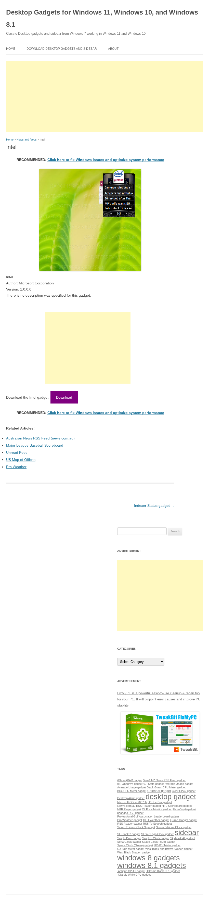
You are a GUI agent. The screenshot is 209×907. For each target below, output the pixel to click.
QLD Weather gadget (156, 820)
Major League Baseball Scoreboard (34, 445)
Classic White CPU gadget (134, 874)
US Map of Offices (20, 460)
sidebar (187, 832)
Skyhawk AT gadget (182, 838)
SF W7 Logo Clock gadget (157, 834)
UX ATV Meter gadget (167, 845)
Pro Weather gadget (129, 820)
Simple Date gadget (129, 838)
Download (64, 397)
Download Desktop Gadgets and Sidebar (62, 49)
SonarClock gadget (129, 841)
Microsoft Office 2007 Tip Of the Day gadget (144, 802)
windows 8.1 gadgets (151, 865)
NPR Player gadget (129, 809)
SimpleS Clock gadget (155, 838)
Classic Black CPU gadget (163, 871)
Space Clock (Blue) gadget (158, 841)
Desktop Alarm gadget (131, 798)
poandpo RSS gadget (130, 812)
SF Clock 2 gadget (128, 834)
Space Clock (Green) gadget (135, 845)
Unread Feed (17, 452)
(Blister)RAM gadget (129, 780)
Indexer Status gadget (154, 505)
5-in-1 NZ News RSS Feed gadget (164, 780)
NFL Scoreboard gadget (177, 805)
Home (10, 49)
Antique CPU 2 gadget (131, 871)
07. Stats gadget (153, 783)
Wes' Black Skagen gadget (133, 852)
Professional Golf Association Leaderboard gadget (148, 816)
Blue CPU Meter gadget (131, 790)
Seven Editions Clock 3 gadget (136, 827)
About (113, 49)
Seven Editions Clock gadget (173, 827)
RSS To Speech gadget (157, 823)
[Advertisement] (104, 96)
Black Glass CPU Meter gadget (166, 787)
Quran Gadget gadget (183, 820)
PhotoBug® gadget (184, 809)
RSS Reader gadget (129, 823)
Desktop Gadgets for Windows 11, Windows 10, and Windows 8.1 (102, 18)
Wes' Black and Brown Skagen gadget (168, 848)
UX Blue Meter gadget (130, 848)
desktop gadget (171, 796)
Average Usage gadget (179, 783)
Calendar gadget (159, 791)
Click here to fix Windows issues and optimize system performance (105, 160)
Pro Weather (16, 467)
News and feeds (27, 139)
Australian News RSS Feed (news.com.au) (40, 438)
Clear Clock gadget (183, 790)
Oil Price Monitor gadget (157, 809)
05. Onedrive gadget (129, 783)
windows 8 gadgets (148, 857)
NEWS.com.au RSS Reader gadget (139, 805)
